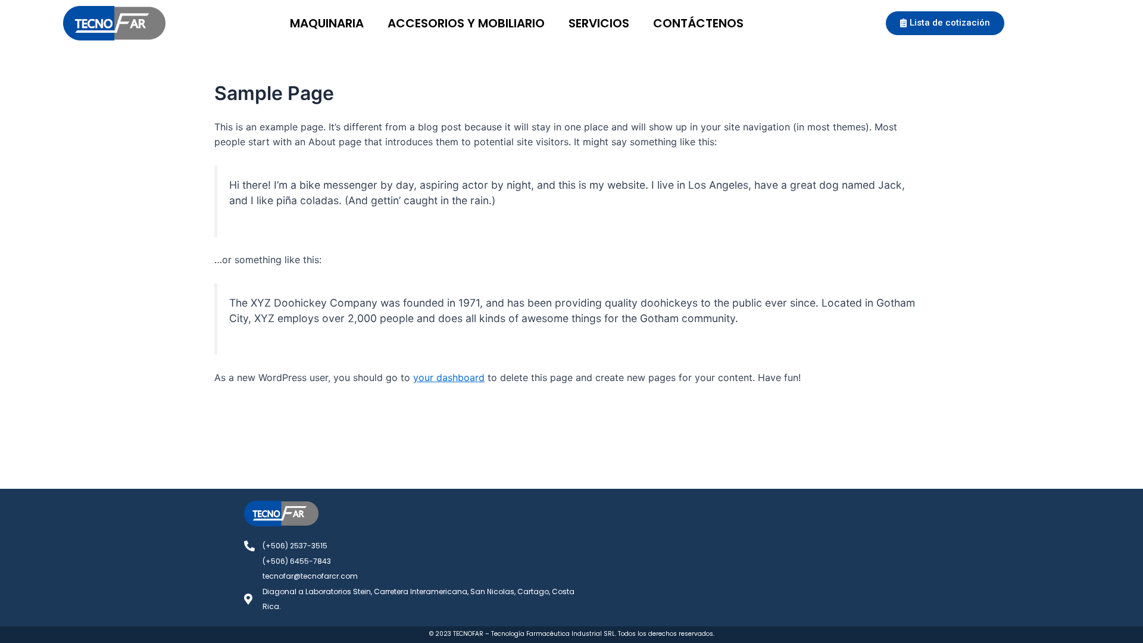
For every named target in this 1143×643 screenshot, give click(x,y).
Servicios (599, 23)
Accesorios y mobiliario (466, 23)
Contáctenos (698, 23)
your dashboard (449, 377)
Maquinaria (327, 23)
